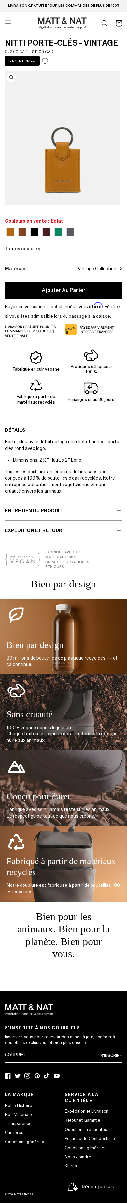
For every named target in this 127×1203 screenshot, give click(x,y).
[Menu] (8, 23)
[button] (104, 23)
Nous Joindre (78, 1157)
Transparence (18, 1123)
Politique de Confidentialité (91, 1138)
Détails (15, 430)
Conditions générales (26, 1142)
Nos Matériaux (19, 1114)
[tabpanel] (62, 138)
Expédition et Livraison (86, 1111)
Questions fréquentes (86, 1129)
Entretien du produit (34, 510)
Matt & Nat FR (23, 1194)
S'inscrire (111, 1055)
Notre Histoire (18, 1105)
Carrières (14, 1133)
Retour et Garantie (82, 1120)
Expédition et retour (33, 530)
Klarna (71, 1166)
